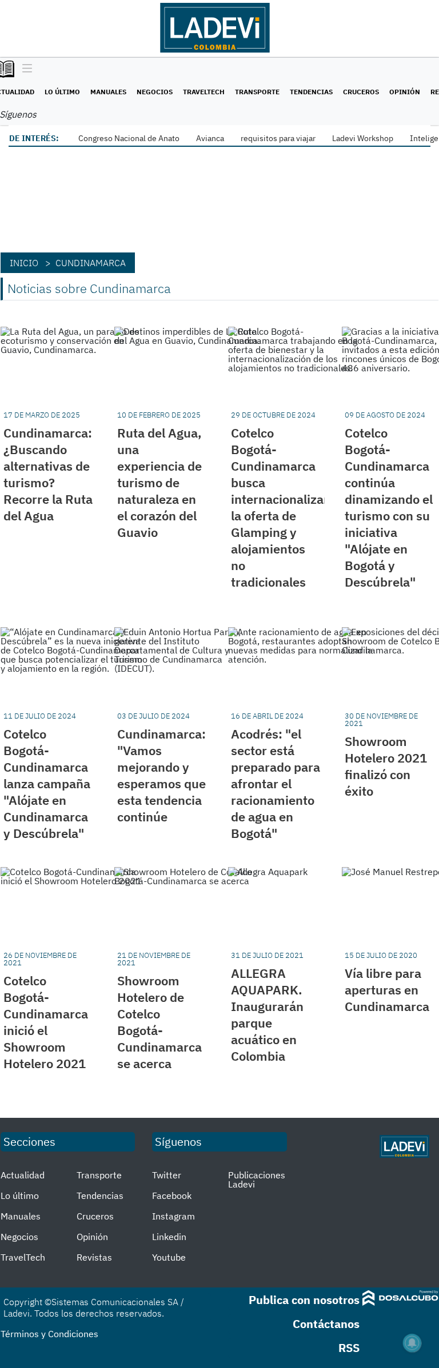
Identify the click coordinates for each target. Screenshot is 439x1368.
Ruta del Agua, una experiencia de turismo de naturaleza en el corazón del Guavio (159, 482)
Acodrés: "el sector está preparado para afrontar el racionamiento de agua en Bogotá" (275, 783)
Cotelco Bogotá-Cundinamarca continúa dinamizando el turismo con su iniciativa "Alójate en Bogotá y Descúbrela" (389, 507)
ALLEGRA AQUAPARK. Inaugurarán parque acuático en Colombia (267, 1014)
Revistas (94, 1257)
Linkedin (169, 1236)
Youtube (169, 1257)
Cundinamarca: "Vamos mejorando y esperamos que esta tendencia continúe (161, 775)
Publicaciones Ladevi (256, 1179)
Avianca (210, 138)
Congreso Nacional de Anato (128, 138)
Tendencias (311, 91)
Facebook (171, 1195)
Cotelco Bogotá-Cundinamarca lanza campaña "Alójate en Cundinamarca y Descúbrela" (46, 783)
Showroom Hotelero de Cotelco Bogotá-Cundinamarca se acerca (159, 1022)
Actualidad (23, 1175)
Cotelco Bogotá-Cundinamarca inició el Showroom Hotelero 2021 (45, 1022)
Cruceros (361, 91)
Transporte (257, 91)
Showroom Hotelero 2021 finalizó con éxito (386, 766)
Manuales (108, 91)
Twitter (166, 1175)
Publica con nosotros (304, 1299)
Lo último (62, 91)
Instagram (173, 1216)
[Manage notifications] (412, 1343)
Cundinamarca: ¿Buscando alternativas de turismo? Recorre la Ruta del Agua (48, 474)
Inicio (24, 262)
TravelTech (204, 91)
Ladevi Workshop (362, 138)
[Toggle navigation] (24, 69)
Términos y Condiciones (49, 1333)
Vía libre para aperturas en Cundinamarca (387, 989)
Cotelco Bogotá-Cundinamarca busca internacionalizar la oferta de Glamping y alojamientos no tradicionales (280, 507)
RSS (349, 1347)
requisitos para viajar (278, 138)
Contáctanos (326, 1323)
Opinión (404, 91)
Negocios (155, 91)
